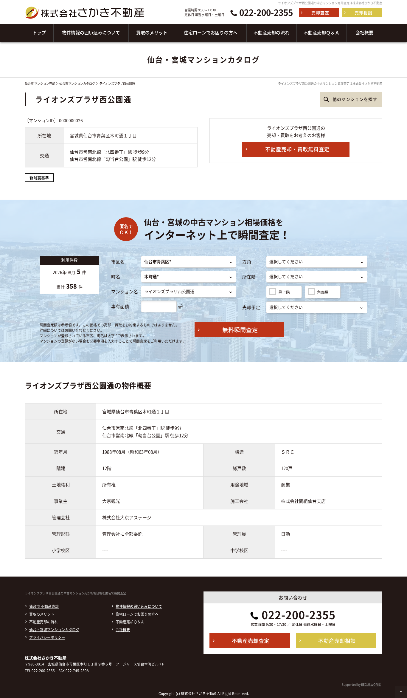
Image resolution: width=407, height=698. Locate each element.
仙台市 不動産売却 (44, 606)
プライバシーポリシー (47, 637)
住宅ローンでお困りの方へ (137, 614)
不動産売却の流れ (43, 622)
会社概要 (123, 629)
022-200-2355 (266, 12)
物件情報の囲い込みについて (139, 606)
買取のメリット (41, 614)
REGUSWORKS (371, 684)
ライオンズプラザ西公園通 (117, 83)
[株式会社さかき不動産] (84, 20)
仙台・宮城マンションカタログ (54, 629)
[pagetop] (401, 692)
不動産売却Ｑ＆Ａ (130, 622)
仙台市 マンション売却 (40, 83)
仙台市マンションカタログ (77, 83)
